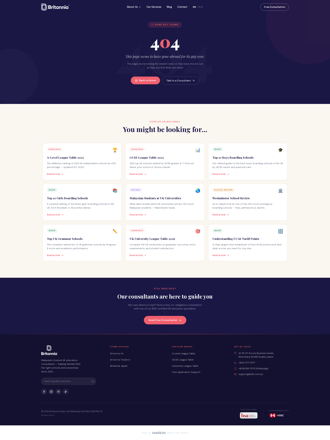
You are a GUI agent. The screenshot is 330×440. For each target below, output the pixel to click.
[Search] (92, 381)
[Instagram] (51, 391)
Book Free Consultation (163, 320)
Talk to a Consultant (178, 80)
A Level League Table (183, 353)
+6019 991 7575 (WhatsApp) (253, 368)
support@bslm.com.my (251, 374)
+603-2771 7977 (247, 362)
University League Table (185, 365)
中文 (201, 7)
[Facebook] (44, 391)
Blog (169, 6)
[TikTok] (65, 391)
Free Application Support (186, 372)
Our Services (154, 6)
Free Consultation (274, 7)
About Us (132, 6)
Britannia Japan (119, 365)
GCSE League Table (183, 359)
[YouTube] (58, 391)
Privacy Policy (47, 415)
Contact (182, 6)
